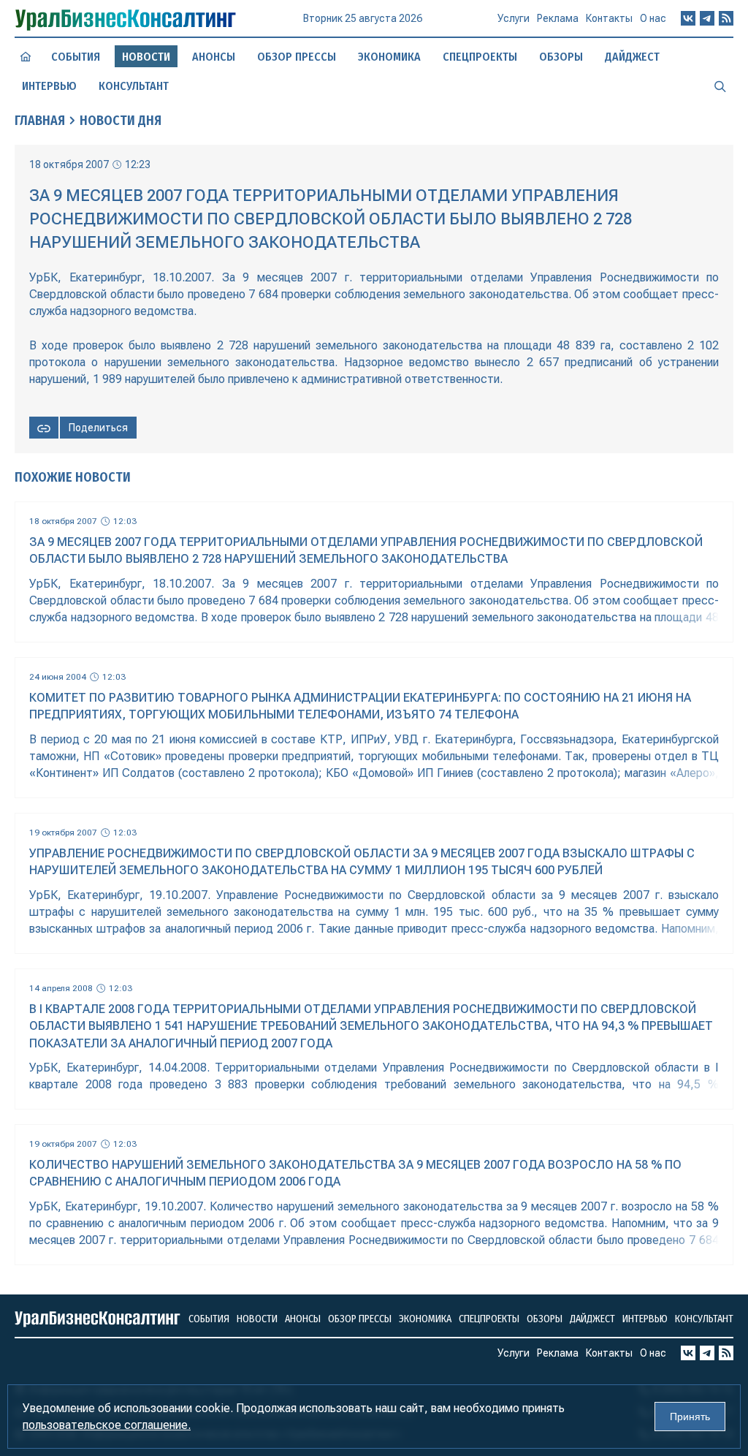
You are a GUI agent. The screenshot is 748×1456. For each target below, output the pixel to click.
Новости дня (120, 121)
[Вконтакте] (688, 18)
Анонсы (213, 57)
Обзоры (561, 57)
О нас (653, 18)
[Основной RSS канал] (726, 18)
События (75, 57)
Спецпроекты (480, 57)
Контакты (609, 18)
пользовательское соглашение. (107, 1425)
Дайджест (632, 57)
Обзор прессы (296, 57)
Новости (257, 1319)
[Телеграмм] (707, 18)
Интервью (49, 86)
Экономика (389, 57)
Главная (40, 121)
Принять (690, 1416)
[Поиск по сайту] (720, 85)
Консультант (134, 86)
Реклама (558, 18)
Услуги (513, 18)
